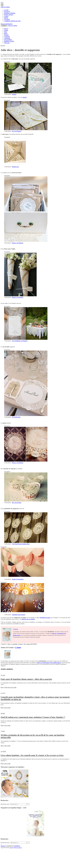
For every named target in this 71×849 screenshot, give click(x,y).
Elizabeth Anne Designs (18, 614)
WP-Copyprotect (18, 847)
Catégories (4, 25)
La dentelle (14, 644)
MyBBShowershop (45, 617)
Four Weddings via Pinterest (19, 341)
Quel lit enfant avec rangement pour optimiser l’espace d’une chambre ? (33, 717)
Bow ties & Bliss (16, 502)
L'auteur (28, 644)
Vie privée (7, 19)
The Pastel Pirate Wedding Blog (21, 544)
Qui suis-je (7, 11)
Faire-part (6, 43)
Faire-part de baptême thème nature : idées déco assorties (26, 679)
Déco (5, 32)
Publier (6, 17)
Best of (6, 28)
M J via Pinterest (16, 131)
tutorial (24, 97)
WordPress (17, 846)
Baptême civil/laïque (9, 13)
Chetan (11, 847)
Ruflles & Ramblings (18, 579)
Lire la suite (13, 687)
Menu (5, 33)
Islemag (3, 846)
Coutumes (7, 36)
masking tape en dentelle (28, 619)
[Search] (2, 3)
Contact (6, 16)
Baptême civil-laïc (9, 41)
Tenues (6, 30)
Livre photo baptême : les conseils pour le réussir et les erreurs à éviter (32, 755)
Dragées (6, 35)
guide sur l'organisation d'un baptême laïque (49, 662)
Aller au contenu (5, 7)
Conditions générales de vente (12, 21)
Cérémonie (7, 38)
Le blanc (20, 644)
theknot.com (15, 166)
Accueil (6, 10)
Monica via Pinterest (17, 243)
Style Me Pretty (16, 417)
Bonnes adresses (8, 14)
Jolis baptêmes (8, 39)
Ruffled (14, 94)
